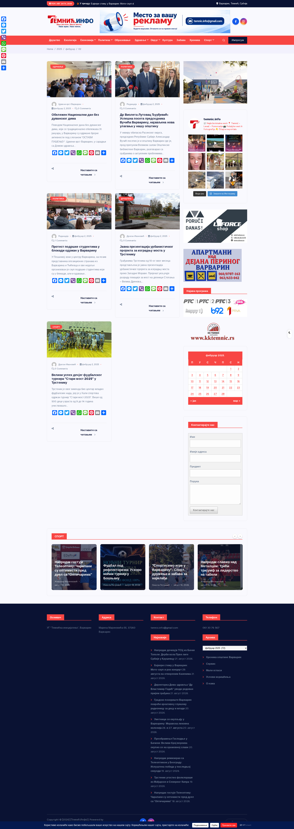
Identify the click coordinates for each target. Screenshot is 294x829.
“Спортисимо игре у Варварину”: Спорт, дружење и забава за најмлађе (120, 571)
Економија (86, 40)
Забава (181, 40)
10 (192, 381)
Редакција (132, 104)
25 (199, 393)
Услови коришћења (218, 676)
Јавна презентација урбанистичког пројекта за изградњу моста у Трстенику (146, 250)
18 (200, 387)
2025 (59, 49)
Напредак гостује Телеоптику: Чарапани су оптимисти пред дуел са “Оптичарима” (172, 797)
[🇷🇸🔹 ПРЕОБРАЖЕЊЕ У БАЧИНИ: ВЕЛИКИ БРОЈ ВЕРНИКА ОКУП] (196, 143)
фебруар (70, 49)
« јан (193, 400)
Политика (104, 40)
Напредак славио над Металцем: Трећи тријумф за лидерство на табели (170, 568)
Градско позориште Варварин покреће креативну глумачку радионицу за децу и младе (171, 704)
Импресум (238, 40)
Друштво (54, 40)
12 (207, 381)
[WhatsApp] (4, 43)
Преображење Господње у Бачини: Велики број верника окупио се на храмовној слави (169, 743)
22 (230, 387)
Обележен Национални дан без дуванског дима (75, 116)
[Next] (240, 536)
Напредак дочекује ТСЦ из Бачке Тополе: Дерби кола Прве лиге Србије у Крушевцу (173, 654)
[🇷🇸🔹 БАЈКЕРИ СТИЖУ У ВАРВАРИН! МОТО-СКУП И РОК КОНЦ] (215, 143)
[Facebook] (4, 19)
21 (223, 387)
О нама (210, 683)
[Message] (4, 49)
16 (238, 381)
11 (200, 381)
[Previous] (235, 536)
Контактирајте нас (203, 510)
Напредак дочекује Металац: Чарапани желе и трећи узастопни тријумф (217, 568)
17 (192, 387)
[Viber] (4, 37)
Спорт (208, 40)
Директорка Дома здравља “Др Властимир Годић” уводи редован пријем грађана (172, 689)
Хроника (195, 40)
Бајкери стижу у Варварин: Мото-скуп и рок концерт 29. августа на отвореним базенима (171, 669)
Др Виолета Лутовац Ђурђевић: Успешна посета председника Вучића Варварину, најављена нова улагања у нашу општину (147, 120)
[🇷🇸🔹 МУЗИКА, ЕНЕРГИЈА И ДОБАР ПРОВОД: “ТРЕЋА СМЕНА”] (233, 180)
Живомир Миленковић (163, 581)
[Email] (4, 62)
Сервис (210, 663)
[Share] (4, 68)
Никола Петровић (63, 585)
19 (207, 387)
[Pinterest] (4, 56)
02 (79, 49)
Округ (154, 40)
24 (192, 393)
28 (223, 393)
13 (215, 381)
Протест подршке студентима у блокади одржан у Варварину (76, 248)
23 (238, 387)
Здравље (140, 40)
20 (215, 387)
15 (231, 381)
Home (50, 49)
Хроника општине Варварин (223, 657)
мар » (236, 400)
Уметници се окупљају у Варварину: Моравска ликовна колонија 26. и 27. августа (170, 723)
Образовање (123, 40)
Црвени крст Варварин (69, 104)
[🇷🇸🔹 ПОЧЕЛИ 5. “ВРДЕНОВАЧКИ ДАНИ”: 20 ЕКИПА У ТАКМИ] (215, 161)
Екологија (70, 40)
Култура (167, 40)
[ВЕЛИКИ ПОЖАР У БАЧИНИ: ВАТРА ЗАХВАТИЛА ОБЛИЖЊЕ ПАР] (215, 180)
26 (207, 393)
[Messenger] (4, 25)
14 (223, 381)
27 (215, 393)
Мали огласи (214, 670)
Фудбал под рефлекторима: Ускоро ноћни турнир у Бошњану (74, 571)
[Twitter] (4, 31)
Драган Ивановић (135, 236)
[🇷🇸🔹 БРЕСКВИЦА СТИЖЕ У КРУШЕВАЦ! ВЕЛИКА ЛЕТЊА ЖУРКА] (196, 161)
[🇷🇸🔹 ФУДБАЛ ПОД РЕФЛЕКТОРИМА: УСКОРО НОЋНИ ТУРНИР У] (233, 143)
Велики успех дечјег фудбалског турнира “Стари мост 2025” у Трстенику (77, 378)
